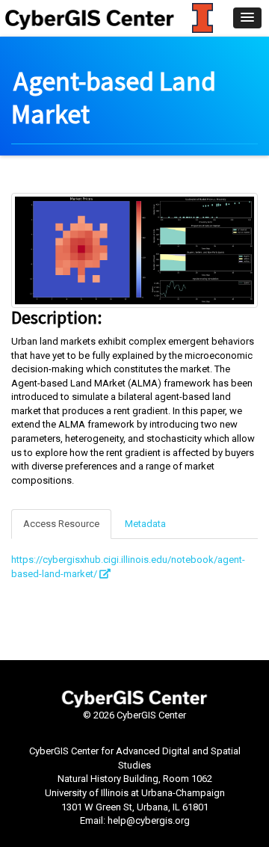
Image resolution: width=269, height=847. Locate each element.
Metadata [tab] (145, 523)
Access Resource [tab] (61, 523)
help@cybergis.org (149, 820)
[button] (247, 17)
